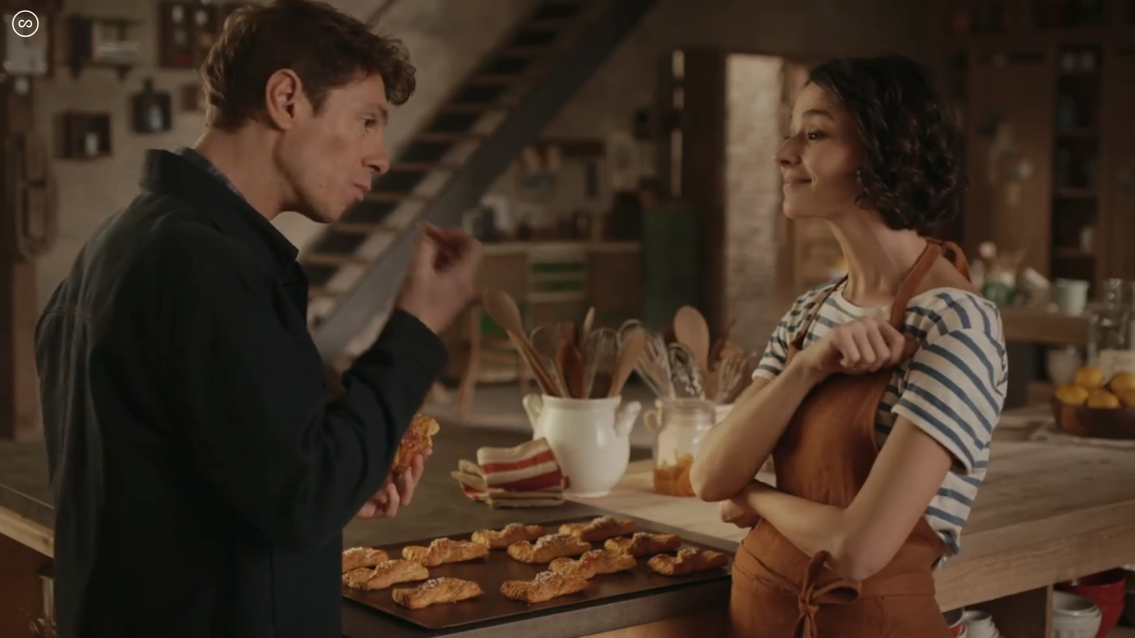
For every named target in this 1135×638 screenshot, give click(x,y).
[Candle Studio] (25, 23)
